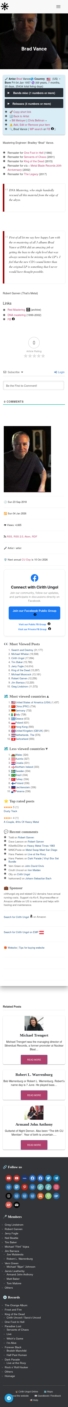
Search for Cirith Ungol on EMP (21, 932)
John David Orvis (34, 866)
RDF (34, 536)
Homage (10, 1375)
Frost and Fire (13, 1309)
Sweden (19, 771)
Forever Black (13, 1347)
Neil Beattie (11, 1237)
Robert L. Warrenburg (34, 1074)
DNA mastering (17, 315)
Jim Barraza (18, 682)
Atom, (28, 536)
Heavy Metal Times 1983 (41, 845)
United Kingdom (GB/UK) (29, 730)
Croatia (19, 763)
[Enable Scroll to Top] (60, 1399)
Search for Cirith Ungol (16, 917)
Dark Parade (12, 1359)
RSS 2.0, (19, 536)
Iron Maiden (34, 870)
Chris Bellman (36, 120)
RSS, (10, 536)
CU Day (26, 559)
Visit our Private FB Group (32, 629)
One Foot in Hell (33, 153)
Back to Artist (21, 116)
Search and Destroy (22, 650)
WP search (36, 129)
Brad (19, 79)
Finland (19, 783)
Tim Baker (17, 662)
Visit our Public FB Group (33, 624)
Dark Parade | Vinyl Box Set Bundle (33, 859)
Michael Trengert (34, 1035)
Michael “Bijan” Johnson (21, 1266)
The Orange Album (16, 1305)
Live (9, 1334)
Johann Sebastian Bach (38, 878)
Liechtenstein (22, 787)
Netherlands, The (24, 735)
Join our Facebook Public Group (34, 611)
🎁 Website (10, 947)
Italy (17, 714)
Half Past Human (17, 1355)
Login (61, 372)
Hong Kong (21, 726)
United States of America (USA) (33, 702)
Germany (20, 710)
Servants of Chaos (35, 157)
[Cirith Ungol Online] (6, 6)
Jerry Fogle (17, 666)
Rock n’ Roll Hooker (16, 1367)
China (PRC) (22, 706)
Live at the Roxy (37, 854)
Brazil (18, 775)
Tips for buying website (31, 947)
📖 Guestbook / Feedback (47, 1396)
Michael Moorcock (21, 674)
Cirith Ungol (17, 658)
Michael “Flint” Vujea (17, 1246)
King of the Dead (34, 161)
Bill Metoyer (19, 120)
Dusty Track (10, 811)
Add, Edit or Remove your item (31, 125)
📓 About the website (18, 1396)
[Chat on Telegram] (9, 1398)
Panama (19, 791)
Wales (18, 754)
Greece (19, 718)
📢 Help (34, 1400)
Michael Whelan (20, 654)
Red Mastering (16, 309)
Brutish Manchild (16, 1350)
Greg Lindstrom (19, 686)
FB (48, 129)
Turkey (19, 779)
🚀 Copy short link (20, 112)
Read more (34, 1059)
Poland (19, 722)
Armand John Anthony (34, 1124)
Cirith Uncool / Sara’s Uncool (24, 1317)
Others (9, 1287)
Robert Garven (19, 678)
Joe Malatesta (15, 1254)
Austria (19, 758)
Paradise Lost (13, 1326)
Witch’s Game (15, 1338)
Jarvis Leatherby (15, 1271)
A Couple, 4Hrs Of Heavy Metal (21, 822)
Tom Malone (14, 1283)
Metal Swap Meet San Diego (41, 850)
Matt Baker (13, 1278)
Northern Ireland (24, 767)
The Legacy (31, 174)
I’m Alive (11, 1342)
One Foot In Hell (14, 1321)
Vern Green (12, 1263)
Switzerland (21, 739)
